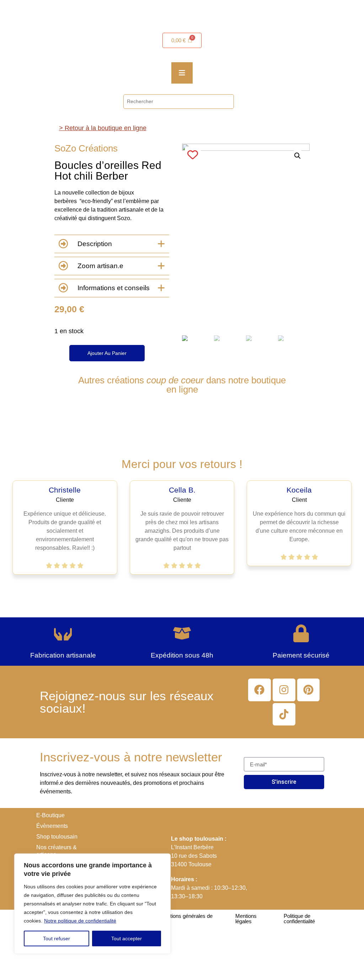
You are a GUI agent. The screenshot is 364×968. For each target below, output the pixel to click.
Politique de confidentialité (299, 918)
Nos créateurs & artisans (56, 850)
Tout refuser (56, 938)
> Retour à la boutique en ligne (102, 128)
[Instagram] (284, 690)
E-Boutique (50, 815)
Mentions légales (246, 918)
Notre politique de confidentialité (80, 921)
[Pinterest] (308, 690)
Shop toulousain (56, 837)
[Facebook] (259, 690)
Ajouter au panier (107, 353)
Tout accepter (126, 938)
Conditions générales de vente (185, 918)
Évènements (52, 826)
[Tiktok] (284, 714)
